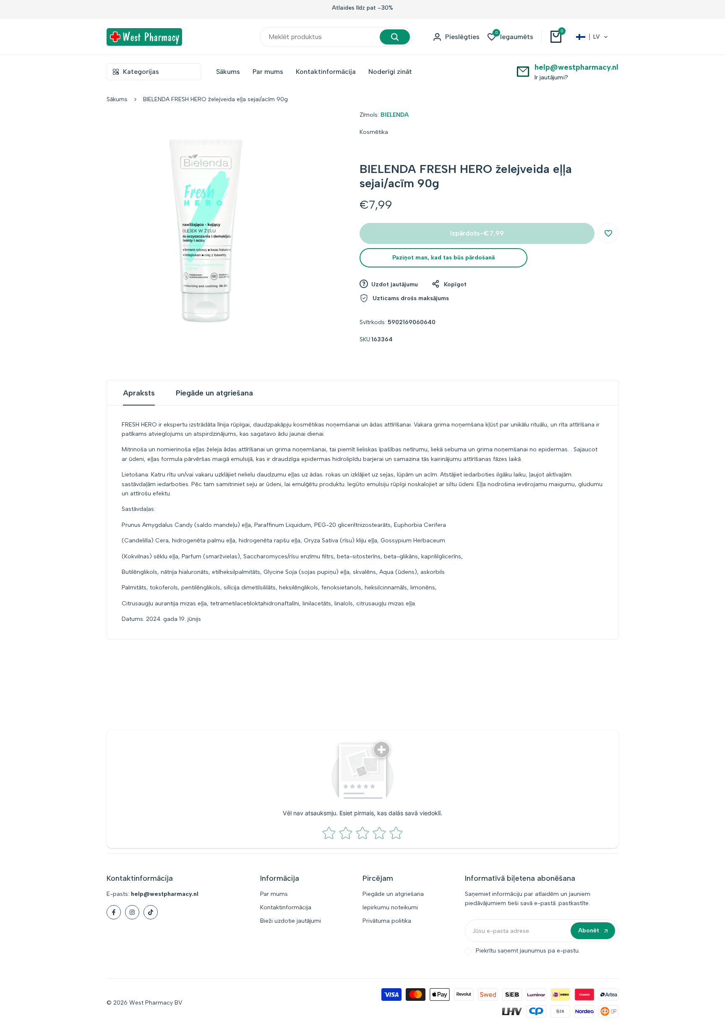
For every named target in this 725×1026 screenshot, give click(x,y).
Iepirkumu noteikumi (390, 907)
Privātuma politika (386, 920)
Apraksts (139, 393)
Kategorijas (141, 72)
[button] (592, 37)
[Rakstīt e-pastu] (523, 71)
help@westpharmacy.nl (576, 67)
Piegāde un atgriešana (214, 393)
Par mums (274, 894)
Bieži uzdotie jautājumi (290, 920)
